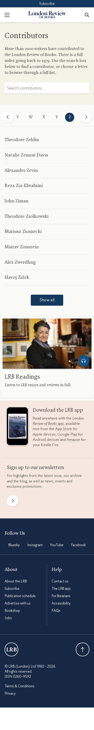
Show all (47, 300)
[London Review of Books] (11, 649)
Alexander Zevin (21, 170)
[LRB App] (17, 427)
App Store (63, 429)
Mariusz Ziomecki (23, 231)
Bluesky (14, 545)
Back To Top (82, 649)
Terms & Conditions (19, 686)
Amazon (73, 440)
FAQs (56, 611)
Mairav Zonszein (22, 246)
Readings (22, 377)
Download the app (58, 410)
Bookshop (12, 611)
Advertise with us (18, 603)
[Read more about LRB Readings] (47, 344)
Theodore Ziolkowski (27, 216)
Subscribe (47, 4)
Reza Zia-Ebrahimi (24, 185)
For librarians (61, 596)
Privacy (10, 693)
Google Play (67, 434)
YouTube (56, 545)
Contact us (60, 581)
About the (16, 581)
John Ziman (17, 201)
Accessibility (61, 603)
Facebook (78, 545)
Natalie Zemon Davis (26, 155)
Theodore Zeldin (22, 139)
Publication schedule (20, 596)
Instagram (35, 545)
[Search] (86, 14)
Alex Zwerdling (20, 262)
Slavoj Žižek (17, 277)
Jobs (8, 618)
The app (61, 588)
